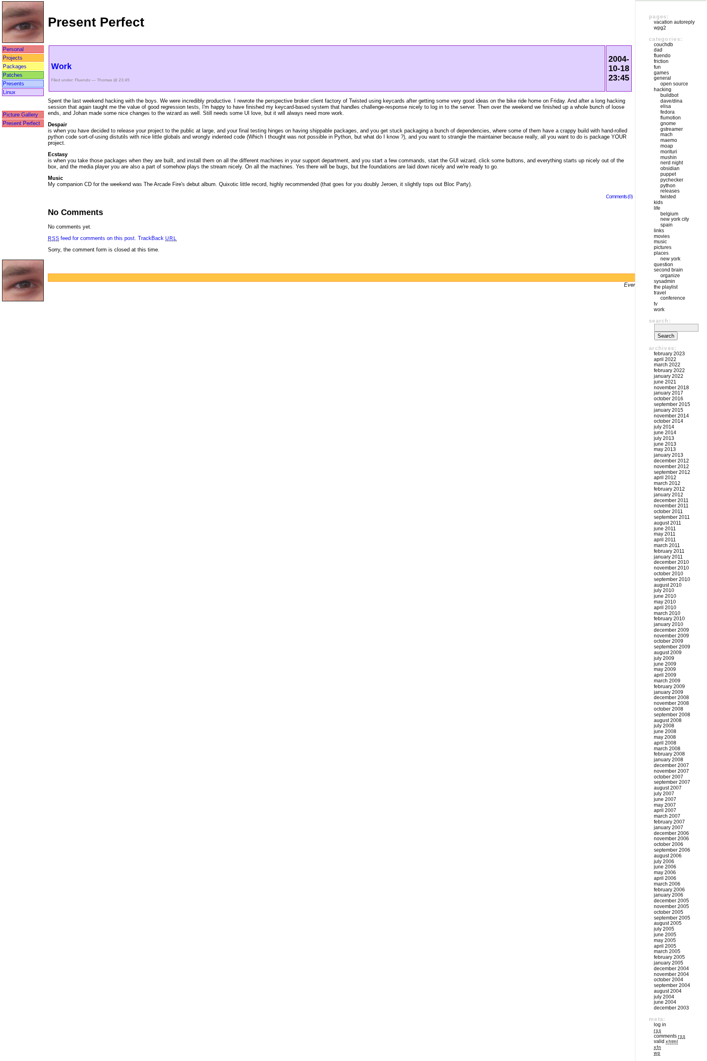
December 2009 (671, 630)
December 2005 (671, 901)
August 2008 (668, 720)
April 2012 (665, 477)
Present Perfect (21, 123)
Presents (13, 84)
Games (661, 73)
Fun (657, 67)
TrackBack (157, 238)
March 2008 (667, 748)
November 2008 (671, 703)
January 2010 (668, 624)
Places (661, 253)
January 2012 (668, 495)
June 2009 (665, 664)
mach (666, 134)
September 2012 (672, 472)
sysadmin (664, 281)
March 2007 (667, 816)
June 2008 (665, 731)
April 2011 (665, 540)
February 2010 (669, 618)
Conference (672, 298)
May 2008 (665, 737)
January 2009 (668, 692)
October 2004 (668, 979)
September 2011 (672, 517)
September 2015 (672, 404)
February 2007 (669, 822)
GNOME (668, 123)
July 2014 (664, 427)
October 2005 (668, 912)
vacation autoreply (674, 22)
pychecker (671, 180)
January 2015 (668, 410)
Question (663, 264)
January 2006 (668, 895)
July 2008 (664, 726)
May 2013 (665, 449)
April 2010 (665, 607)
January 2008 (668, 760)
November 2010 (671, 568)
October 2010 (668, 573)
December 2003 (671, 1008)
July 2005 (664, 929)
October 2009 (668, 641)
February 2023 (669, 354)
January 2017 (668, 393)
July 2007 (664, 793)
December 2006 (671, 833)
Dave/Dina (671, 101)
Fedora (667, 112)
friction (661, 61)
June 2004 (665, 1002)
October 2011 (668, 511)
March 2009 (667, 681)
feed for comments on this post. (92, 238)
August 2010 (668, 585)
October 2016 (668, 399)
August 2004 (668, 991)
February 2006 (669, 890)
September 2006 (672, 850)
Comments (669, 1036)
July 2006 (664, 861)
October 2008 (668, 709)
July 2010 (664, 590)
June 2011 (665, 529)
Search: (660, 321)
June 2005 (665, 935)
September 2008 (672, 715)
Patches (13, 75)
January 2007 (668, 827)
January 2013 (668, 455)
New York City (674, 219)
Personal (13, 49)
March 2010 (667, 613)
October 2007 (668, 777)
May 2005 (665, 940)
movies (662, 236)
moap (666, 146)
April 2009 (665, 675)
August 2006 (668, 856)
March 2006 (667, 884)
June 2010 (665, 596)
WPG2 (660, 28)
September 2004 (672, 985)
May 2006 (665, 872)
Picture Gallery (20, 115)
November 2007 (671, 771)
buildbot (669, 95)
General (662, 78)
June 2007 (665, 799)
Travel (660, 293)
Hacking (662, 89)
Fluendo (82, 80)
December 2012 (671, 461)
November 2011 (671, 506)
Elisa (665, 106)
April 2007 (665, 810)
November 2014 (671, 416)
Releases (670, 191)
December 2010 (671, 562)
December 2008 (671, 697)
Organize (670, 275)
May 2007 (665, 805)
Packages (15, 66)
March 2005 (667, 951)
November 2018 (671, 387)
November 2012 (671, 466)
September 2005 (672, 918)
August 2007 (668, 788)
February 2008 (669, 754)
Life (657, 208)
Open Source (674, 84)
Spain (666, 225)
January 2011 (668, 557)
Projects (13, 58)
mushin (668, 157)
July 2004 (664, 997)
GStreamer (671, 129)
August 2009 (668, 652)
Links (659, 230)
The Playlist (666, 287)
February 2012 (669, 489)
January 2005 (668, 963)
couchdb (663, 44)
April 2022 (665, 359)
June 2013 (665, 444)
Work (61, 66)
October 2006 (668, 844)
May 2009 (665, 669)
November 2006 (671, 838)
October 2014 (668, 421)
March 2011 (667, 545)
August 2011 (667, 523)
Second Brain (668, 270)
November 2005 (671, 906)
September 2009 (672, 647)
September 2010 (672, 579)
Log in (660, 1024)
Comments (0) (619, 196)
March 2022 (667, 365)
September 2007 (672, 782)
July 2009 (664, 658)
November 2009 (671, 636)
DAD (658, 50)
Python (667, 185)
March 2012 (667, 483)
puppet (668, 174)
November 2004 (671, 974)
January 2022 (668, 376)
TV (655, 304)
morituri (668, 152)
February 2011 (669, 551)
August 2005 (668, 923)
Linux (9, 92)
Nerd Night (671, 163)
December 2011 (671, 500)
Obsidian (670, 168)
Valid (666, 1041)
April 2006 (665, 878)
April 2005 (665, 946)
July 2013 (664, 438)
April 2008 (665, 743)
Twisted (668, 197)
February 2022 (669, 370)
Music (660, 242)
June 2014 (665, 432)
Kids (658, 202)
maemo (668, 140)
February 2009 (669, 686)
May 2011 (664, 534)
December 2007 (671, 765)
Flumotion (670, 118)
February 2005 (669, 957)
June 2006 (665, 867)
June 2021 (665, 382)
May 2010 (665, 602)
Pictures (662, 247)
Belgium (669, 214)
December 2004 (671, 968)
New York (670, 259)
